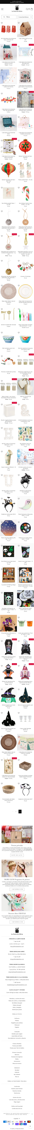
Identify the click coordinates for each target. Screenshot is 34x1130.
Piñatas (17, 1020)
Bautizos (17, 1054)
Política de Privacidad (17, 1106)
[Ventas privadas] (17, 834)
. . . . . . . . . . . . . (17, 1011)
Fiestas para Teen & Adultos (17, 1048)
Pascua (17, 1076)
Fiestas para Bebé (17, 1045)
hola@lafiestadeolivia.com (17, 946)
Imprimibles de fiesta (17, 1036)
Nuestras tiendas (17, 1091)
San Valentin (17, 1074)
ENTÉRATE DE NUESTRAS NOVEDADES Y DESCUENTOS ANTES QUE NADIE (17, 1114)
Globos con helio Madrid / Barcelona (17, 1081)
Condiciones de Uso (17, 1108)
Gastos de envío (17, 1097)
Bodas (17, 1059)
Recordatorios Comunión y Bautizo (17, 1038)
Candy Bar (17, 1031)
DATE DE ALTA (17, 855)
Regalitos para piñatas (17, 1023)
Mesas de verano (17, 1063)
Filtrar (8, 17)
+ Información (17, 922)
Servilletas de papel (17, 1003)
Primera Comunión (17, 1052)
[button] (2, 22)
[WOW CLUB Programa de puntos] (17, 868)
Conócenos (17, 1086)
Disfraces (17, 1018)
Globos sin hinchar (17, 1014)
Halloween (17, 1067)
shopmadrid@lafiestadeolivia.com (17, 972)
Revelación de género (16, 1056)
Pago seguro (17, 1102)
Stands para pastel (17, 1009)
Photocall (17, 1025)
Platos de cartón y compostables (17, 1000)
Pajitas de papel (17, 1005)
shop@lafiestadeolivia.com (17, 959)
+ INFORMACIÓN (17, 889)
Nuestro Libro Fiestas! (17, 1088)
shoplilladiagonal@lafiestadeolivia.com (17, 984)
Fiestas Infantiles (17, 1043)
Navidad (17, 1070)
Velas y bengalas (17, 1007)
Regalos (17, 1027)
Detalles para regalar (17, 1034)
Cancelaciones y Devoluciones (17, 1099)
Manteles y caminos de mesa (17, 998)
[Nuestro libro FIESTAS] (17, 902)
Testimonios (17, 1093)
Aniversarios (17, 1061)
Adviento (17, 1072)
